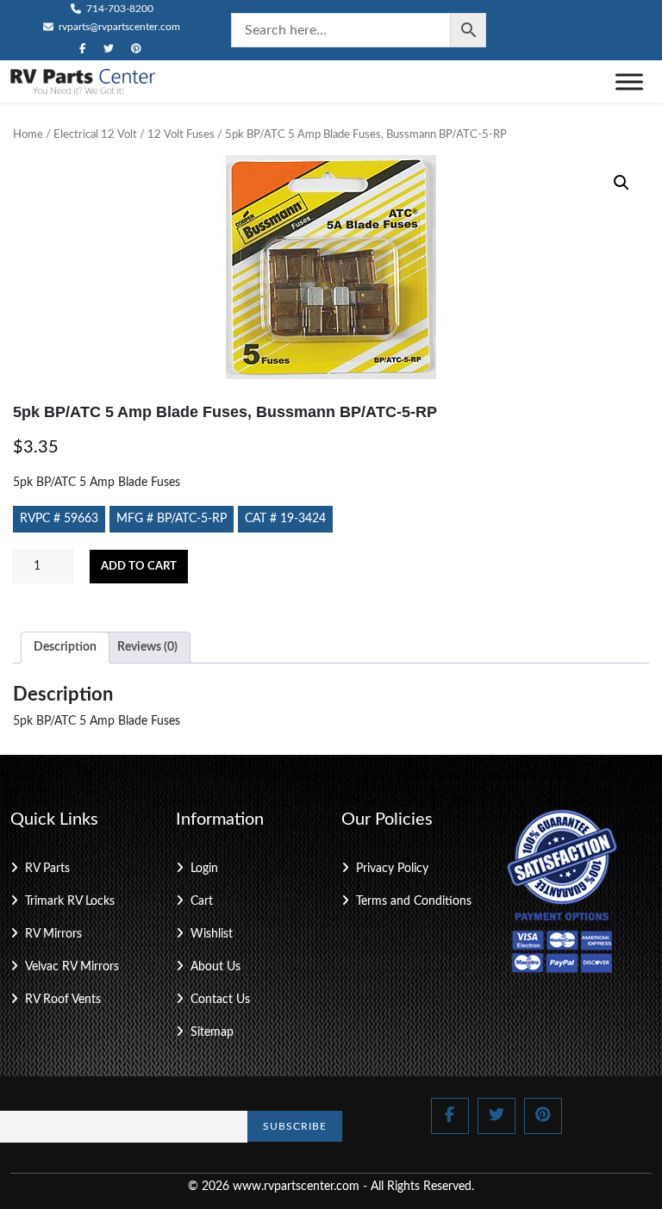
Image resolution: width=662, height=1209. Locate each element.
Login (204, 869)
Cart (201, 901)
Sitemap (212, 1032)
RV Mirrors (53, 934)
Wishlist (211, 934)
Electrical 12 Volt (95, 134)
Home (28, 134)
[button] (621, 182)
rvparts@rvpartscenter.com (118, 27)
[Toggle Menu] (629, 81)
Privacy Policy (392, 869)
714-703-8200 (118, 8)
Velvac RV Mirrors (72, 967)
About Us (215, 967)
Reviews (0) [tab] (147, 647)
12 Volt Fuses (181, 134)
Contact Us (220, 1000)
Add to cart (139, 566)
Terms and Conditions (414, 901)
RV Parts (47, 869)
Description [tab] (65, 647)
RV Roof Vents (63, 1000)
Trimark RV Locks (70, 901)
